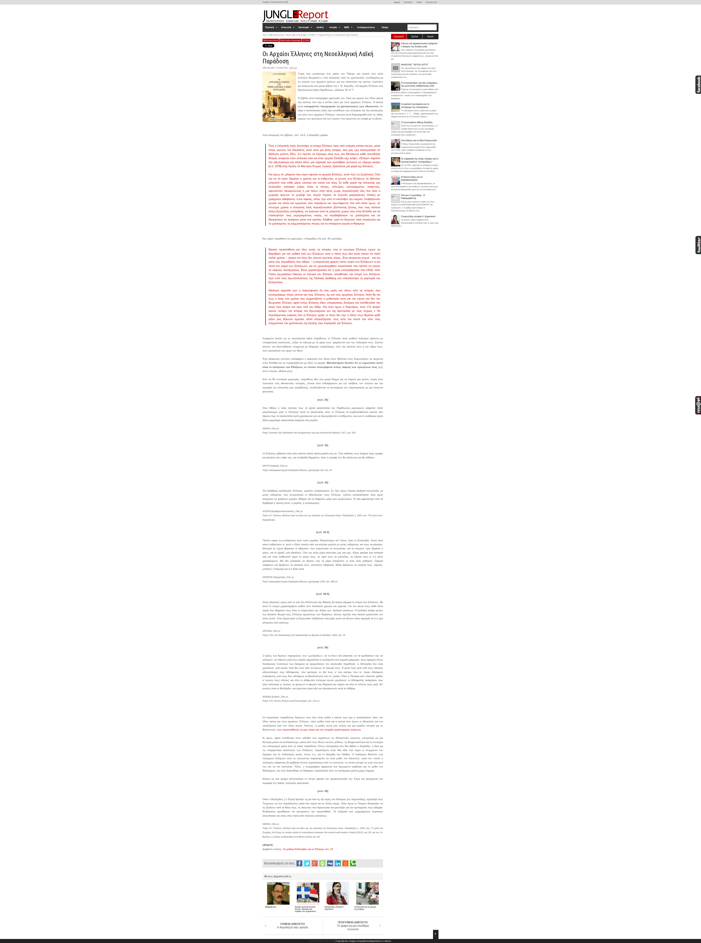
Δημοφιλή (399, 36)
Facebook (408, 2)
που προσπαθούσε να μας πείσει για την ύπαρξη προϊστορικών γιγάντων (319, 729)
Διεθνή (320, 27)
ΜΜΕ (346, 27)
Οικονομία (303, 27)
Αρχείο (430, 36)
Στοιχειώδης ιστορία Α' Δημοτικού (418, 216)
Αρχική (397, 2)
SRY (273, 68)
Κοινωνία (286, 27)
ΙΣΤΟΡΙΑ (306, 40)
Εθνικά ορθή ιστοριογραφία (290, 40)
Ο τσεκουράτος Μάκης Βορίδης (417, 122)
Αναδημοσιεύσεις (366, 27)
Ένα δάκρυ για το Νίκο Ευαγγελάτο (419, 140)
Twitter (419, 2)
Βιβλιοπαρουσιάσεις (270, 40)
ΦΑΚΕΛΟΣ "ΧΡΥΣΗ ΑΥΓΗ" (414, 64)
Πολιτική (269, 27)
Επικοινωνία (431, 2)
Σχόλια (414, 36)
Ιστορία (333, 27)
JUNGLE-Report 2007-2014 (322, 941)
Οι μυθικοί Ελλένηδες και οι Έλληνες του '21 (308, 849)
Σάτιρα (385, 27)
